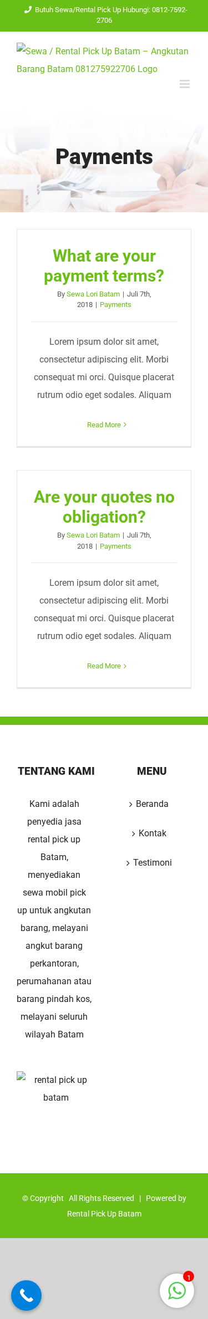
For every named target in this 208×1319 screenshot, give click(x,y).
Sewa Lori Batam (93, 294)
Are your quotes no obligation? (104, 506)
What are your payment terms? (104, 265)
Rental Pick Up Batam (104, 1213)
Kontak (152, 833)
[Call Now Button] (26, 1295)
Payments (115, 304)
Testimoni (152, 862)
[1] (177, 1296)
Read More (104, 425)
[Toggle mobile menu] (185, 84)
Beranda (152, 804)
